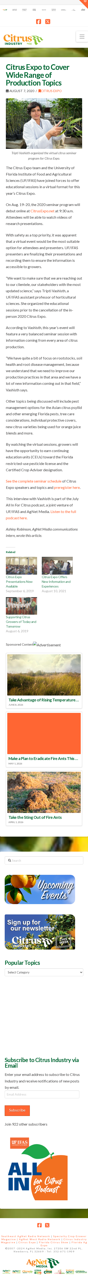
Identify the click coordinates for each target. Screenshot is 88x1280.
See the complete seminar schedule (33, 481)
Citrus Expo (51, 91)
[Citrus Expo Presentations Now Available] (21, 566)
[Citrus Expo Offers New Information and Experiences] (57, 566)
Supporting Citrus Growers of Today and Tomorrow (21, 621)
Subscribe (17, 1110)
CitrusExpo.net (42, 211)
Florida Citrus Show (54, 1242)
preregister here (67, 487)
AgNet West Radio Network (40, 1239)
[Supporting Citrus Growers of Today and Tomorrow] (21, 606)
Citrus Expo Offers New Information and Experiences (56, 581)
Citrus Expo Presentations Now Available (19, 581)
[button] (82, 36)
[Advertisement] (40, 1016)
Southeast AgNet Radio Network (25, 1236)
